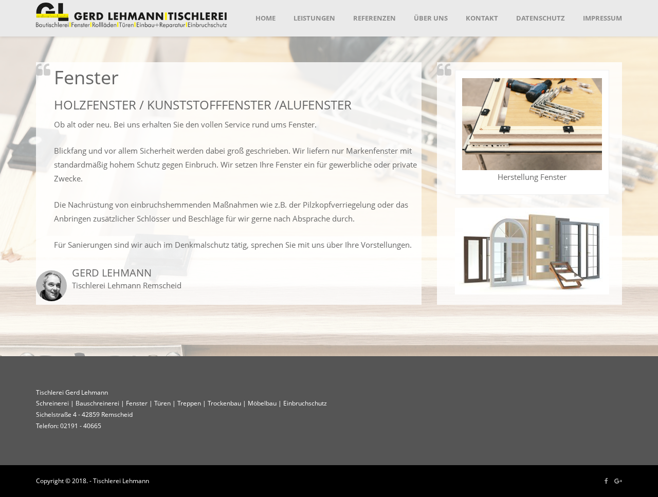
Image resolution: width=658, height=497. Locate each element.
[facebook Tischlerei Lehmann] (606, 481)
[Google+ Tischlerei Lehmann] (618, 481)
